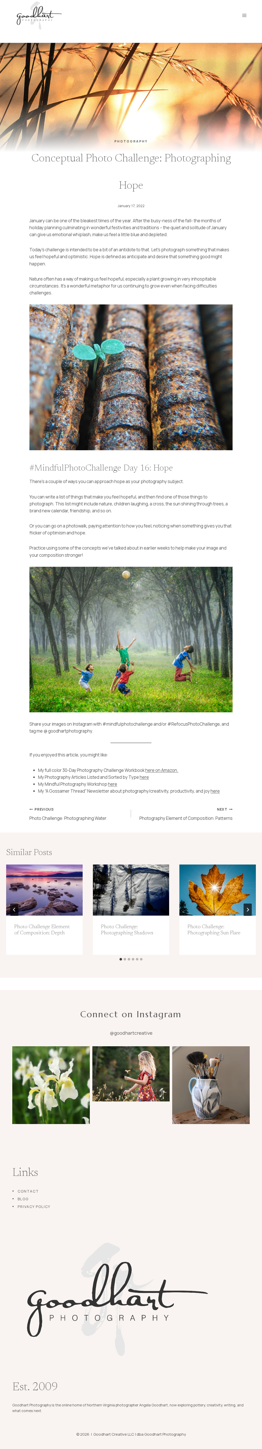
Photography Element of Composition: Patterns (186, 814)
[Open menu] (244, 15)
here (144, 777)
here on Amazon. (161, 770)
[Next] (248, 910)
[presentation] (44, 890)
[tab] (120, 959)
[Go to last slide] (14, 910)
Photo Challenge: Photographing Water (67, 814)
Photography (131, 141)
